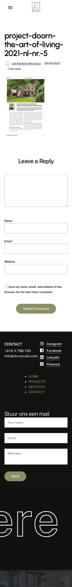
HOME (33, 376)
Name (9, 220)
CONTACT (36, 392)
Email (9, 241)
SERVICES (36, 387)
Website (9, 261)
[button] (10, 7)
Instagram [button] (54, 344)
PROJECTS (37, 382)
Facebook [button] (54, 351)
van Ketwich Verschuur (26, 63)
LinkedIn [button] (53, 357)
